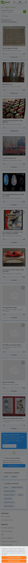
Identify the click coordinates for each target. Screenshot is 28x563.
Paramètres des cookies (14, 561)
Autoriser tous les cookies (14, 557)
